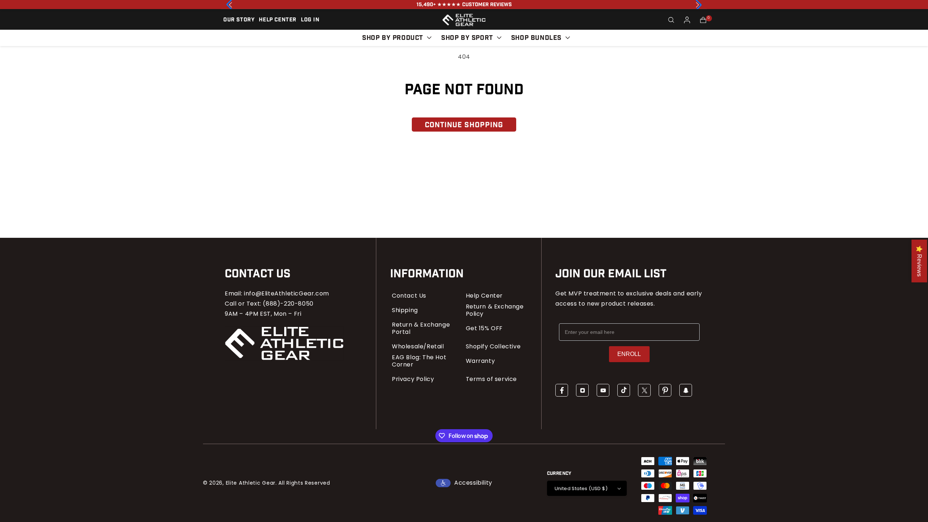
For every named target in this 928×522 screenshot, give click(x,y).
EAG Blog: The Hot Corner (419, 361)
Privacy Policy (413, 379)
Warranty (480, 361)
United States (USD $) (581, 488)
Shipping (405, 310)
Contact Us (409, 295)
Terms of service (491, 379)
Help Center (484, 295)
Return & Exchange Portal (421, 328)
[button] (671, 20)
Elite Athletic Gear (251, 482)
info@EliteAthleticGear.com (286, 293)
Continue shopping (464, 125)
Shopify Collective (493, 346)
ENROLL (629, 354)
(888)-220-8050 (288, 303)
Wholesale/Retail (418, 346)
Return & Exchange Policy (495, 310)
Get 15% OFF (484, 328)
